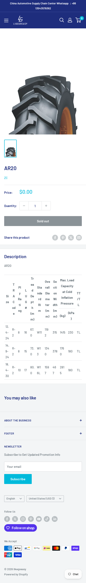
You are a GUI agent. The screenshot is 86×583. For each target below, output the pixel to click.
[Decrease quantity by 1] (24, 205)
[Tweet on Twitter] (71, 237)
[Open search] (61, 20)
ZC (6, 178)
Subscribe (17, 479)
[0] (78, 20)
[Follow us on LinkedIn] (55, 519)
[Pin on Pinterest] (63, 237)
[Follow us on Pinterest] (31, 519)
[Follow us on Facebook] (7, 519)
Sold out (43, 221)
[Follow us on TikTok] (47, 519)
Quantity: (10, 206)
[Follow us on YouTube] (39, 519)
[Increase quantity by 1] (46, 205)
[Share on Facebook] (55, 237)
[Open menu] (6, 20)
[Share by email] (79, 237)
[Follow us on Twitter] (15, 519)
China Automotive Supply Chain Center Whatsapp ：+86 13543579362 (43, 6)
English (10, 498)
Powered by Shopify (16, 574)
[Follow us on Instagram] (23, 519)
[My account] (70, 20)
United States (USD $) (41, 498)
